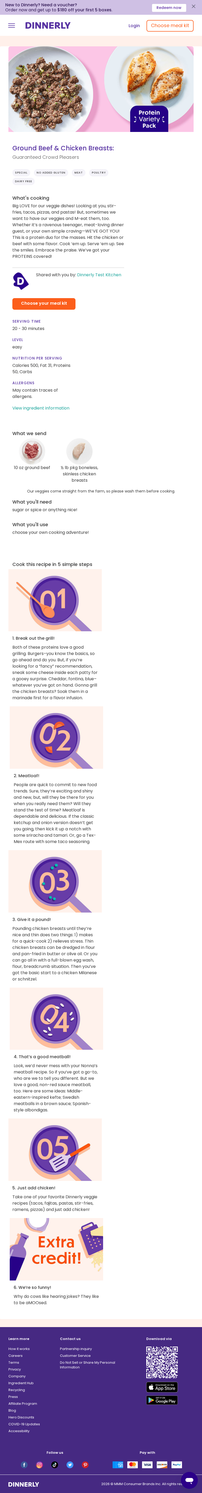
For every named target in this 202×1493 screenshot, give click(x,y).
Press (13, 1396)
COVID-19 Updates (24, 1424)
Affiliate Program (22, 1403)
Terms (13, 1362)
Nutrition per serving (37, 358)
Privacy (14, 1369)
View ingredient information (40, 408)
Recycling (16, 1389)
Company (17, 1376)
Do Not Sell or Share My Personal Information (87, 1365)
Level (17, 339)
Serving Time (26, 321)
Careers (15, 1355)
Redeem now (168, 7)
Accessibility (18, 1430)
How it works (19, 1348)
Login (134, 26)
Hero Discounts (21, 1417)
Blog (12, 1410)
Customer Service (75, 1355)
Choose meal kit (170, 25)
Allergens (23, 383)
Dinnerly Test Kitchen (99, 275)
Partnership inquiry (76, 1348)
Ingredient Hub (21, 1383)
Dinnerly (48, 25)
